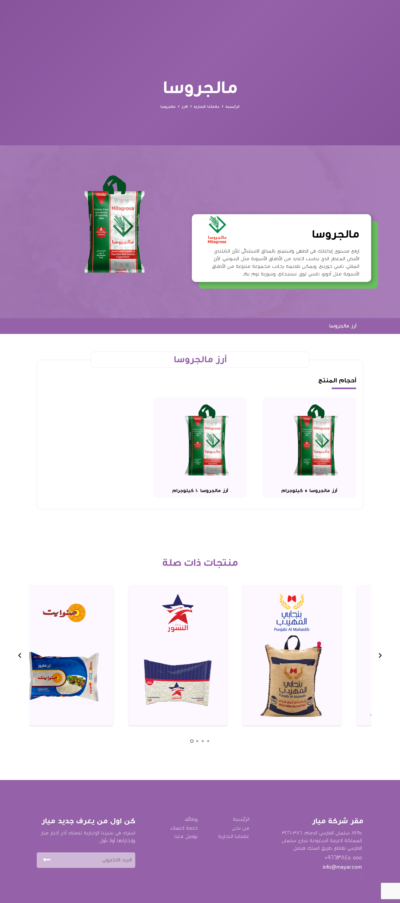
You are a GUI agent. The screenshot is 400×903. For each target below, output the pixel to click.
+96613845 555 (343, 857)
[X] (350, 875)
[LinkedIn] (361, 875)
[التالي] (20, 655)
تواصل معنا (186, 836)
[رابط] (349, 655)
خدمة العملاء (184, 828)
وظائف (191, 819)
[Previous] (380, 655)
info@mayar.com (342, 867)
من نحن (240, 828)
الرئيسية (241, 819)
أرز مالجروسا (342, 326)
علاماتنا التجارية (233, 836)
